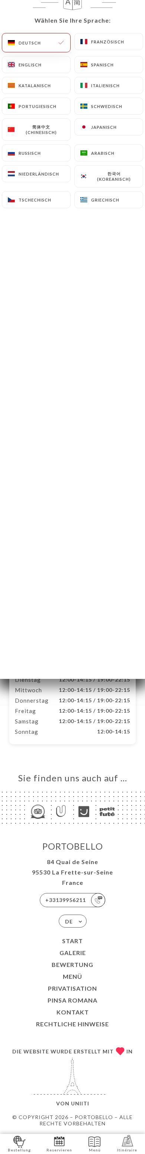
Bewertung (72, 964)
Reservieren (59, 1150)
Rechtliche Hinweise (72, 1023)
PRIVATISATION (72, 988)
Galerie (72, 952)
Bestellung (19, 1150)
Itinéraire (127, 1150)
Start (72, 940)
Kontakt (73, 1012)
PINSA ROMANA (72, 1000)
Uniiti (80, 1103)
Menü (72, 976)
